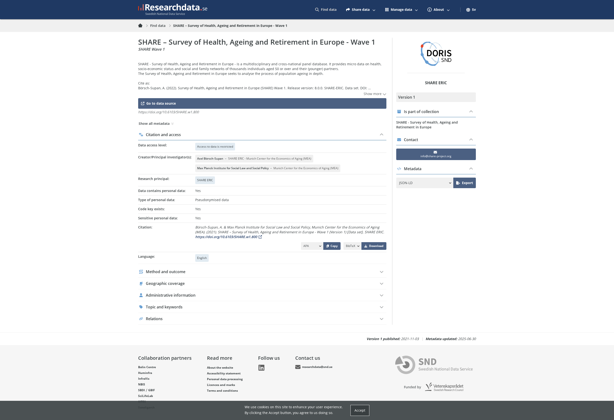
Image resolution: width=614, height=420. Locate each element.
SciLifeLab (145, 396)
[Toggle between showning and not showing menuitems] (373, 9)
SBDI (141, 390)
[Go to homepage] (172, 9)
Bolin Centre (147, 367)
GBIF (151, 390)
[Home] (143, 25)
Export (467, 182)
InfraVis (143, 379)
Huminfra (145, 373)
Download (376, 246)
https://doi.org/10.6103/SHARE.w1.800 (226, 236)
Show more (373, 93)
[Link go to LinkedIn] (261, 367)
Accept (359, 410)
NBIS (141, 384)
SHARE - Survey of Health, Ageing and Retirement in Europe (427, 124)
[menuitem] (325, 9)
